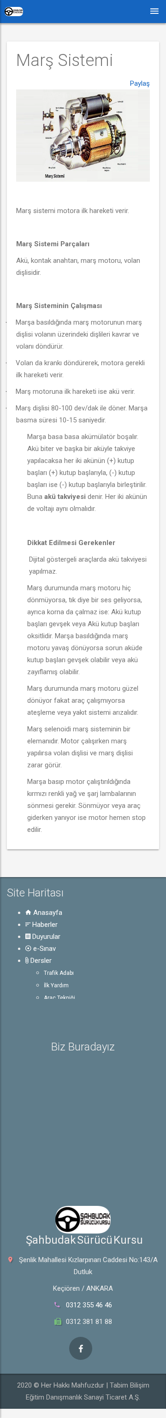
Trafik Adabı (59, 973)
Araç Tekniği (59, 998)
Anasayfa (46, 912)
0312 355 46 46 (89, 1305)
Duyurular (45, 936)
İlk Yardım (56, 985)
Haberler (44, 924)
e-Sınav (43, 948)
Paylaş (140, 83)
